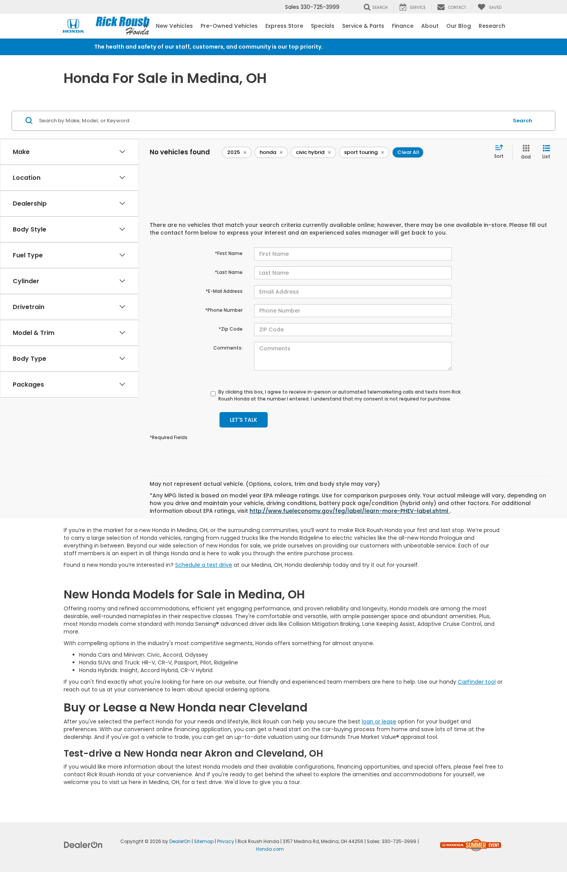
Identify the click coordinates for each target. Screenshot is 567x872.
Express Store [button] (284, 26)
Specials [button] (322, 26)
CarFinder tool (477, 682)
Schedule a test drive (203, 565)
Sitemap (204, 841)
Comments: (228, 348)
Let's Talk (243, 420)
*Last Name (229, 272)
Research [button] (492, 26)
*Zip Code (231, 329)
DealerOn (180, 841)
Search (522, 120)
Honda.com (270, 849)
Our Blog (458, 26)
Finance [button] (402, 26)
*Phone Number (224, 310)
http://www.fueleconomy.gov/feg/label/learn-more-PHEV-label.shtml (350, 511)
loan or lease (379, 721)
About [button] (430, 26)
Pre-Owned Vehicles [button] (229, 26)
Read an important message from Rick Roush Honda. (398, 47)
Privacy (225, 841)
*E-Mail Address (224, 291)
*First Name (229, 253)
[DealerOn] (83, 844)
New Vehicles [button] (174, 26)
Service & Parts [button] (363, 26)
